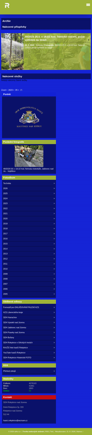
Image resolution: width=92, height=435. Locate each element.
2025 (5, 193)
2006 (5, 289)
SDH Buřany (8, 338)
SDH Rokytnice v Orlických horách (18, 343)
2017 (5, 234)
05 (16, 90)
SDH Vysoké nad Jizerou (14, 322)
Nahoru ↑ (80, 431)
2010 (5, 269)
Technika (7, 183)
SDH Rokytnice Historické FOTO (17, 358)
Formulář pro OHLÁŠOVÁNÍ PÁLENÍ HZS (21, 307)
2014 (5, 249)
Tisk (51, 431)
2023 (10, 90)
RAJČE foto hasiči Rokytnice (15, 348)
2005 (5, 294)
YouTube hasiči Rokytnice (14, 353)
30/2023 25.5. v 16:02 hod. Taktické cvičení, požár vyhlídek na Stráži (55, 38)
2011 (5, 264)
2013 (5, 254)
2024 (5, 198)
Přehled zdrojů (9, 371)
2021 (5, 214)
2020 (5, 219)
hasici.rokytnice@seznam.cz (15, 420)
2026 (5, 188)
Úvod (3, 90)
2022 (5, 208)
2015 (5, 244)
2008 (5, 279)
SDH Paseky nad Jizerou (14, 332)
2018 (5, 229)
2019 (5, 224)
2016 (5, 239)
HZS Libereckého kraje (13, 312)
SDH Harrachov (10, 317)
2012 (5, 259)
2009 (5, 274)
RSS (47, 431)
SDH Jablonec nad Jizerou (14, 328)
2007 (5, 284)
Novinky (39, 45)
